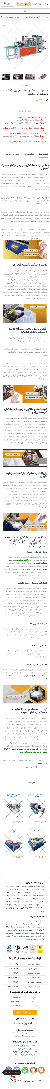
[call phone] (12, 1079)
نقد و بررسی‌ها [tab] (12, 154)
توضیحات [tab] (43, 154)
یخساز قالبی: (39, 921)
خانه (46, 17)
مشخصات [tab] (29, 154)
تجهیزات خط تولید (33, 17)
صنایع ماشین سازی (12, 17)
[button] (4, 26)
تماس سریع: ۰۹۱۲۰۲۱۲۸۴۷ (12, 1072)
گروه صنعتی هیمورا (41, 4)
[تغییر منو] (25, 11)
